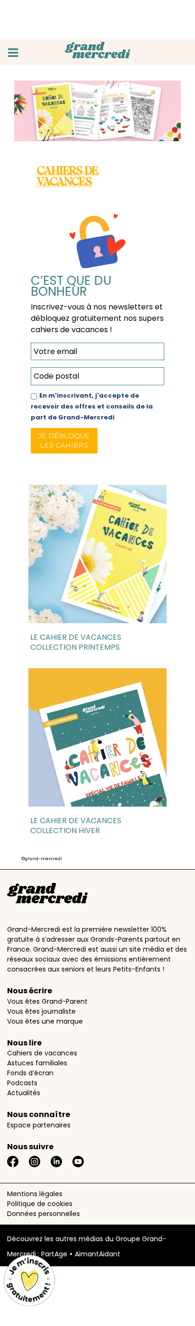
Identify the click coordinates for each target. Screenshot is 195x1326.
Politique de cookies (39, 1203)
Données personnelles (43, 1213)
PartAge (54, 1254)
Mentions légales (34, 1194)
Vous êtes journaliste (41, 1011)
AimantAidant (97, 1254)
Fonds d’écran (30, 1073)
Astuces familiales (37, 1063)
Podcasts (22, 1083)
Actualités (23, 1093)
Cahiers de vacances (42, 1053)
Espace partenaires (39, 1125)
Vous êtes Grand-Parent (47, 1001)
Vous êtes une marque (45, 1021)
